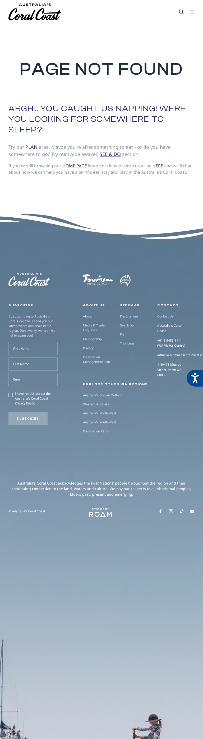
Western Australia (96, 404)
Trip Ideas (127, 343)
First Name (21, 348)
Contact (168, 305)
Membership (92, 339)
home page (74, 166)
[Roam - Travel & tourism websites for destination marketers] (100, 514)
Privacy (88, 348)
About (87, 316)
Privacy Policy (25, 403)
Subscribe (28, 418)
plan (31, 147)
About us (94, 305)
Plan (123, 334)
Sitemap (130, 305)
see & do (110, 154)
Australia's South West (99, 422)
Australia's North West (99, 413)
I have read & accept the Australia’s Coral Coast (33, 398)
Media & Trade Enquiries (94, 327)
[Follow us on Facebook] (160, 511)
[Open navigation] (192, 12)
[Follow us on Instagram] (171, 511)
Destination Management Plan (96, 359)
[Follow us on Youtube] (192, 511)
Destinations (129, 316)
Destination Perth (96, 431)
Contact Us (165, 316)
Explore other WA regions (115, 384)
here (158, 166)
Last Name (21, 364)
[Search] (181, 12)
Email (17, 379)
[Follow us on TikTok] (181, 511)
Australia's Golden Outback (103, 395)
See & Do (127, 325)
